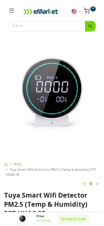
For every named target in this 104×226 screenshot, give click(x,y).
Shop (17, 165)
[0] (90, 12)
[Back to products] (91, 184)
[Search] (90, 26)
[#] (11, 11)
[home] (6, 165)
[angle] (84, 183)
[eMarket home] (41, 11)
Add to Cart (75, 218)
